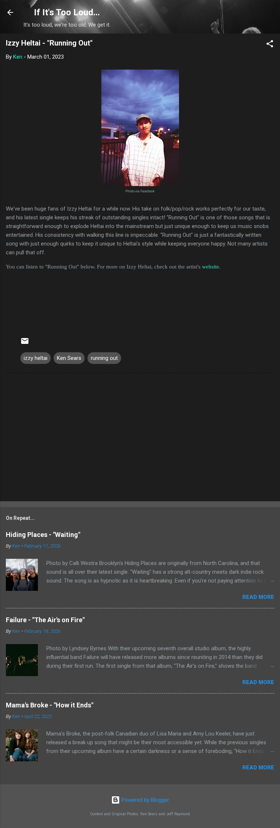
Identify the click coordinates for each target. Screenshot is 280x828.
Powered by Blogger (144, 800)
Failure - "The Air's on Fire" (45, 620)
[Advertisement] (140, 439)
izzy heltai (35, 358)
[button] (269, 45)
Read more (258, 597)
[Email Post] (24, 343)
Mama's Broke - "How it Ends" (49, 705)
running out (104, 358)
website (210, 267)
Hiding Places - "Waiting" (43, 534)
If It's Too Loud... (67, 12)
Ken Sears (69, 358)
